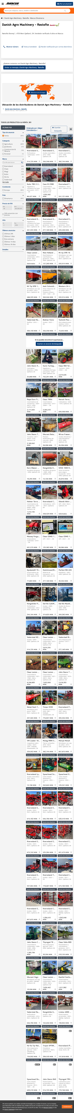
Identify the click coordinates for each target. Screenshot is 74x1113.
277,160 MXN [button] (48, 230)
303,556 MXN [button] (64, 718)
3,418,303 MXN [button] (62, 683)
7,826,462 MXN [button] (47, 988)
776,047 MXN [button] (48, 718)
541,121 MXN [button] (64, 196)
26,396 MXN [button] (63, 445)
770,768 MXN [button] (64, 1090)
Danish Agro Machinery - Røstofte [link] (36, 165)
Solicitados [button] (31, 264)
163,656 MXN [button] (48, 1023)
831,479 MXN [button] (64, 852)
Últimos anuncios (8, 230)
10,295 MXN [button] (31, 479)
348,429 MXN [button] (48, 514)
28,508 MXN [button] (47, 445)
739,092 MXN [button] (32, 1057)
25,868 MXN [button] (31, 377)
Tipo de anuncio (8, 132)
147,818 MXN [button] (64, 1057)
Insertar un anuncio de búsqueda (49, 344)
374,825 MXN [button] (48, 615)
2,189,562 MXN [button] (31, 444)
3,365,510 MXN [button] (47, 411)
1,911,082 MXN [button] (62, 988)
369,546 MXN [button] (48, 297)
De (3, 223)
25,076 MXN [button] (63, 479)
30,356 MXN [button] (63, 581)
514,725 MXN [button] (32, 161)
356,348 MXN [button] (48, 161)
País (4, 195)
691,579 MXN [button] (32, 547)
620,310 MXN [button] (64, 819)
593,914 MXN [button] (64, 264)
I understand (67, 1106)
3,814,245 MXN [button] (47, 648)
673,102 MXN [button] (32, 819)
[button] (13, 127)
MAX (15, 206)
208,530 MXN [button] (48, 1057)
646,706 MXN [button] (48, 819)
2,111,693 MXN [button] (31, 411)
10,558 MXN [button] (31, 989)
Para (15, 223)
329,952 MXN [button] (32, 752)
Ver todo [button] (5, 182)
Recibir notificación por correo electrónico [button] (56, 47)
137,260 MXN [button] (48, 264)
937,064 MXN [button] (32, 886)
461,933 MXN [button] (32, 230)
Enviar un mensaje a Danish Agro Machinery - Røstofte (24, 67)
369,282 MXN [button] (64, 615)
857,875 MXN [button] (64, 752)
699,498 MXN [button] (64, 230)
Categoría (6, 141)
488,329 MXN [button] (32, 297)
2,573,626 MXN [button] (62, 376)
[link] (33, 141)
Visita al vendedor (30, 47)
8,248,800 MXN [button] (31, 683)
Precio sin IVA (7, 203)
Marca (4, 159)
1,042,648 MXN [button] (62, 918)
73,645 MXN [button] (63, 331)
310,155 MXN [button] (64, 954)
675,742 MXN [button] (32, 852)
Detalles (5, 249)
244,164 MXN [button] (32, 615)
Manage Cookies (48, 1107)
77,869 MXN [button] (31, 581)
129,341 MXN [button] (64, 785)
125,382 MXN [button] (48, 547)
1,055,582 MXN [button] (47, 195)
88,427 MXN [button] (31, 196)
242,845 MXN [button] (48, 785)
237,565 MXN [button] (32, 718)
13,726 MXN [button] (47, 479)
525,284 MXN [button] (48, 852)
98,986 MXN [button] (63, 547)
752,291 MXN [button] (48, 377)
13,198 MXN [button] (31, 785)
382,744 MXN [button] (64, 161)
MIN (4, 206)
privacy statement (9, 1109)
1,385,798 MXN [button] (31, 953)
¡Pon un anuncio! (65, 4)
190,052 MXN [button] (64, 1023)
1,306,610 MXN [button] (47, 918)
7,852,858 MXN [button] (47, 683)
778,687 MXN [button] (48, 886)
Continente (6, 187)
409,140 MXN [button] (32, 331)
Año (3, 220)
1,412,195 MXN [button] (31, 513)
